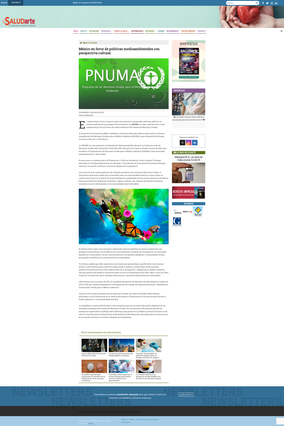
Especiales (105, 31)
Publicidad (139, 419)
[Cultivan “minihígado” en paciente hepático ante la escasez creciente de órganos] (149, 345)
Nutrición (150, 31)
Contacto (202, 31)
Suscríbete (16, 3)
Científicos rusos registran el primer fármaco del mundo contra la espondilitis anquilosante (120, 377)
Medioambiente (173, 31)
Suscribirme (187, 395)
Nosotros (124, 419)
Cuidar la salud (120, 31)
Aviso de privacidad (151, 419)
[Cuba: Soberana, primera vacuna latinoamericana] (188, 173)
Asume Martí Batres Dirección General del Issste (94, 355)
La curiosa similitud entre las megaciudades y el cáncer (121, 355)
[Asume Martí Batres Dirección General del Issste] (94, 345)
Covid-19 (83, 31)
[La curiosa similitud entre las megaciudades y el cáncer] (121, 345)
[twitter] (182, 142)
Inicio (76, 31)
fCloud (90, 423)
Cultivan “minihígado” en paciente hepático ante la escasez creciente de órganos (147, 356)
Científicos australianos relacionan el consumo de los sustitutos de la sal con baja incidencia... (93, 377)
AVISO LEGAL (126, 422)
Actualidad (94, 31)
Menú (4, 3)
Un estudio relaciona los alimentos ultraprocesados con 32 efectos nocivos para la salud (148, 376)
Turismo (161, 31)
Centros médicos (188, 31)
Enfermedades (137, 31)
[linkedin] (194, 142)
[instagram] (188, 142)
